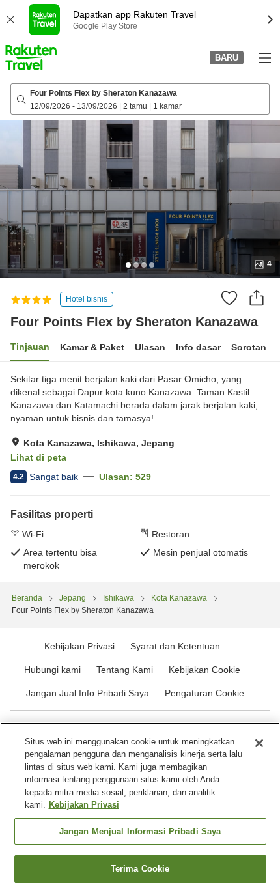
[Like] (229, 298)
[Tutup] (259, 743)
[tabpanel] (140, 472)
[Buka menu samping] (264, 57)
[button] (31, 57)
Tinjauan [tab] (29, 346)
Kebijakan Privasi (84, 805)
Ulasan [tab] (150, 347)
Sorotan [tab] (248, 347)
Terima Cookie (140, 868)
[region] (140, 807)
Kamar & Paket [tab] (92, 347)
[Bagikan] (257, 298)
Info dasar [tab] (198, 347)
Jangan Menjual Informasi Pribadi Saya (140, 831)
